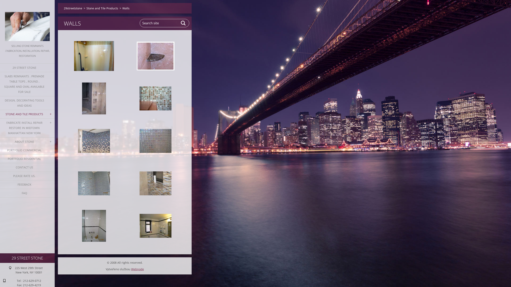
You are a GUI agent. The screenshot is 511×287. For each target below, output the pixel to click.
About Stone (24, 142)
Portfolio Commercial (24, 150)
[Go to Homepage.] (27, 21)
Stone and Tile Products (24, 114)
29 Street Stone (24, 68)
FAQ (24, 193)
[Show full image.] (94, 56)
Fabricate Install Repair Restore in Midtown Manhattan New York (24, 128)
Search (183, 23)
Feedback (24, 184)
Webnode (137, 269)
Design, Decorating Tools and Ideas (24, 102)
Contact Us (24, 167)
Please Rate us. (24, 176)
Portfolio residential (24, 159)
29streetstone (73, 8)
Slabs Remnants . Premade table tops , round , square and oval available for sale (24, 84)
